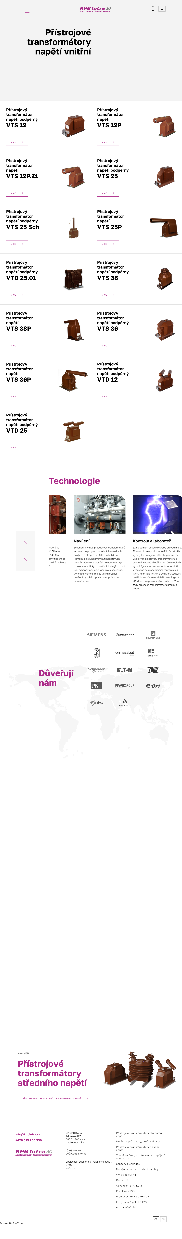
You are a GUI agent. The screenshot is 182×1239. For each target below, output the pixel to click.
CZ (155, 1219)
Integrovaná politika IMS (131, 1202)
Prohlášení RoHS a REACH (133, 1196)
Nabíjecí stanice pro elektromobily (137, 1169)
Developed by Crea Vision (11, 1223)
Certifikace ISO (125, 1191)
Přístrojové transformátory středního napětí (52, 1098)
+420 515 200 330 (28, 1140)
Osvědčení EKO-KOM (129, 1185)
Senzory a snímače (128, 1163)
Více (13, 142)
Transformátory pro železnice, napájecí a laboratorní (140, 1157)
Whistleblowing (126, 1174)
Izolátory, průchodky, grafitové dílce (138, 1141)
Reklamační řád (126, 1207)
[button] (25, 541)
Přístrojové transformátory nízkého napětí (138, 1148)
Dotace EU (122, 1180)
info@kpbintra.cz (27, 1134)
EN (163, 1219)
